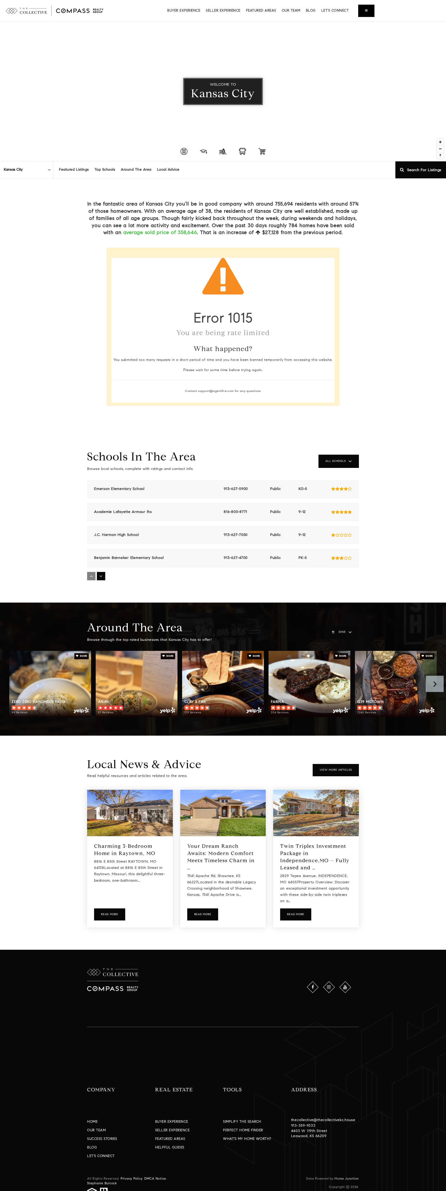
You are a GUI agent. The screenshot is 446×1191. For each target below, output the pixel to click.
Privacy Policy (131, 1179)
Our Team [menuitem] (291, 11)
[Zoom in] (440, 142)
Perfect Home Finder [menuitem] (243, 1130)
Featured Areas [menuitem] (261, 11)
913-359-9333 (303, 1126)
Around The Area (136, 170)
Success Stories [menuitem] (102, 1139)
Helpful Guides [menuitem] (169, 1147)
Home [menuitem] (92, 1122)
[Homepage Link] (54, 11)
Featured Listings (74, 170)
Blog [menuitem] (311, 11)
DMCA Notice (155, 1179)
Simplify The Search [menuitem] (242, 1122)
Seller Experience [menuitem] (223, 11)
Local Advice (168, 170)
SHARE (83, 656)
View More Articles (336, 770)
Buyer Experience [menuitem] (183, 11)
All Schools (335, 461)
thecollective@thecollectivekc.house (323, 1120)
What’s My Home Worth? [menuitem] (247, 1139)
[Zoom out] (440, 148)
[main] (223, 486)
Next (435, 684)
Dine (342, 632)
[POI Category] (184, 151)
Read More (109, 914)
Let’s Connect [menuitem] (335, 11)
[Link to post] (130, 813)
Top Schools (105, 170)
